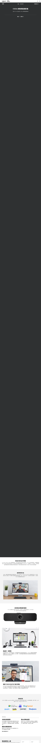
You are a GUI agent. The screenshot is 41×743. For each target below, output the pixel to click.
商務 (3, 4)
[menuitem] (18, 3)
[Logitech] (7, 1)
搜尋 (37, 1)
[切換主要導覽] (40, 1)
